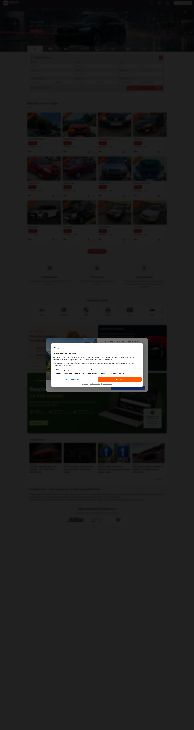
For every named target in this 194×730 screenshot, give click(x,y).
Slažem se (119, 379)
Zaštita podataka (95, 384)
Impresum (85, 384)
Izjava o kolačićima (106, 384)
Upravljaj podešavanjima (74, 379)
